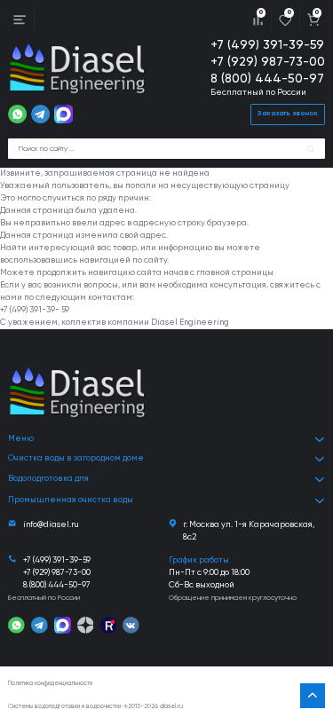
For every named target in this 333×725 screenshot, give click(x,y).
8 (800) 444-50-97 (267, 79)
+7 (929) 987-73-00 (267, 62)
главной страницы (235, 273)
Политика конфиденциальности (50, 684)
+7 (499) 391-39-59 (267, 45)
